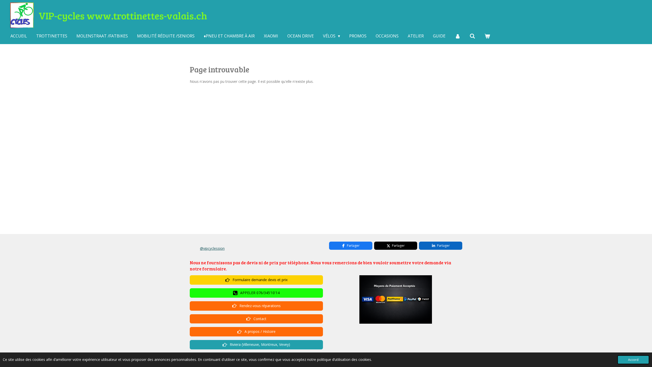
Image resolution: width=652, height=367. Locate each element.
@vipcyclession (212, 248)
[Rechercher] (472, 36)
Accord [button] (633, 360)
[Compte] (457, 36)
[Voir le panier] (487, 36)
